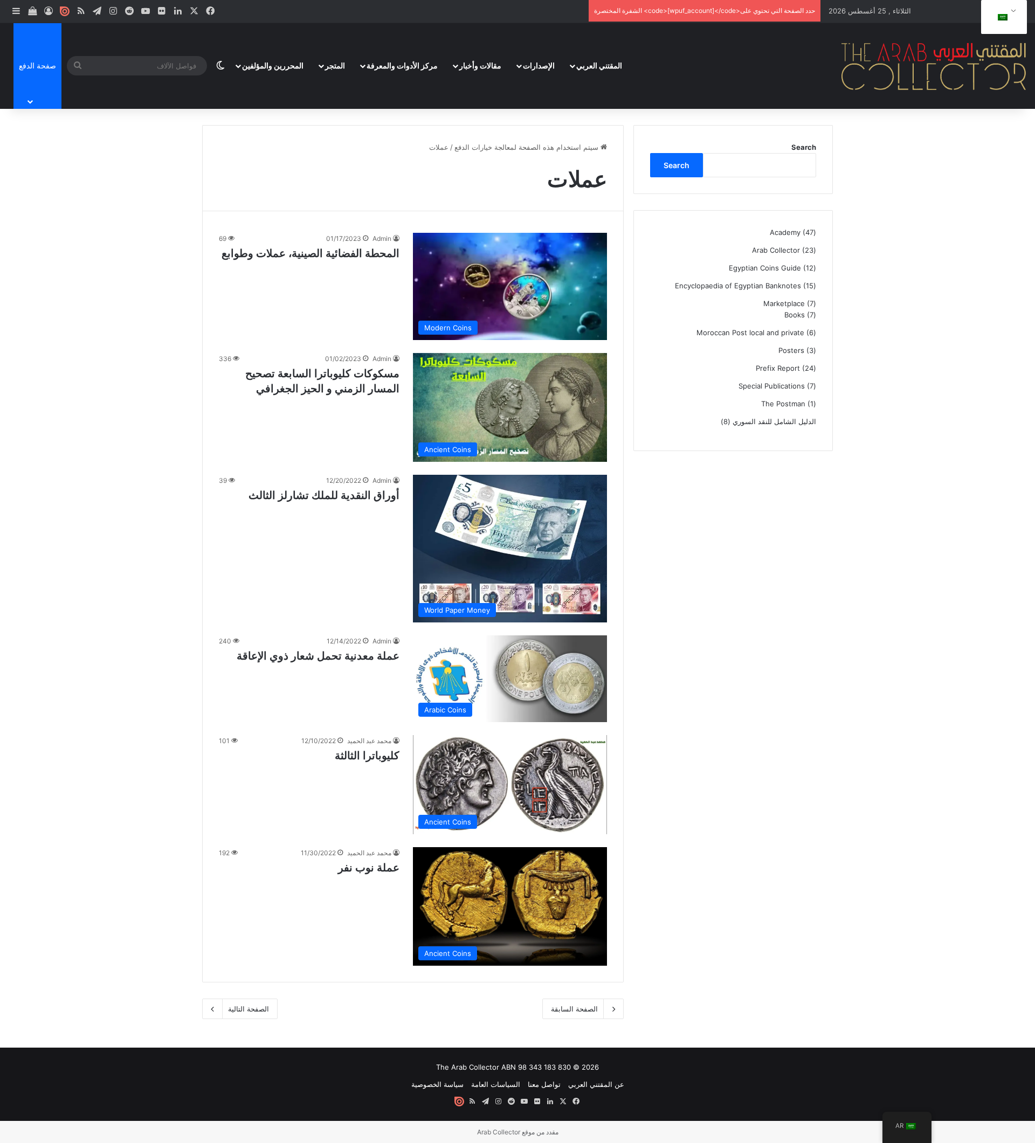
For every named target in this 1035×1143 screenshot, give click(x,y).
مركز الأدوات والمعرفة (402, 65)
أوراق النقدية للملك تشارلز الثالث (324, 495)
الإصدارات (539, 65)
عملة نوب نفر (368, 867)
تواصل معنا (544, 1084)
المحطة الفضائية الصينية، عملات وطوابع (310, 253)
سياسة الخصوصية (437, 1084)
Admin (381, 238)
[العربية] (1002, 17)
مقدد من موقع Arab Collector (517, 1132)
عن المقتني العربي (596, 1084)
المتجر (335, 65)
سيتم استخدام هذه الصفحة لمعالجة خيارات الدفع (527, 147)
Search (803, 147)
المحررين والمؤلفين (272, 65)
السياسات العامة (495, 1084)
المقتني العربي (599, 65)
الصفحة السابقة (574, 1009)
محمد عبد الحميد (369, 741)
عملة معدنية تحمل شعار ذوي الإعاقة (318, 655)
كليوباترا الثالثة (367, 755)
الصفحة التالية (248, 1009)
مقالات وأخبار (480, 65)
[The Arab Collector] (934, 65)
